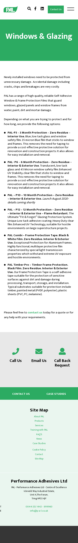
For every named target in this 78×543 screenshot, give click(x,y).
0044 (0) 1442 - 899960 (39, 507)
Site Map (39, 459)
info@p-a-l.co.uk (39, 511)
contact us (35, 312)
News (39, 439)
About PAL (39, 416)
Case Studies (56, 394)
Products (39, 421)
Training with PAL (39, 430)
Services (39, 425)
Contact (39, 454)
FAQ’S (39, 434)
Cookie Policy (39, 450)
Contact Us (55, 9)
